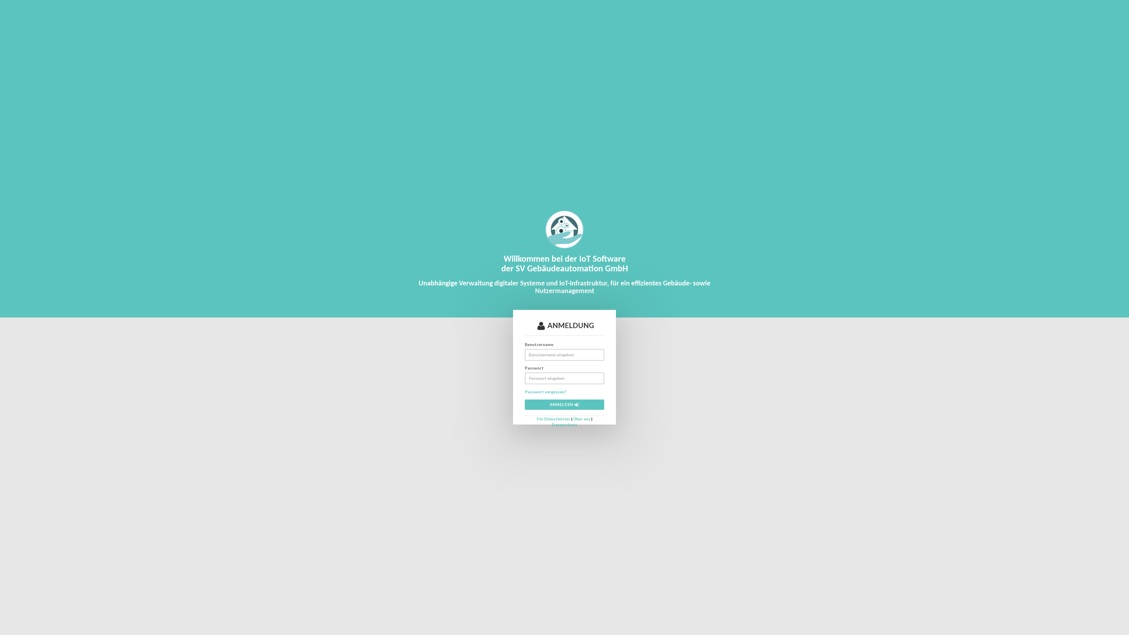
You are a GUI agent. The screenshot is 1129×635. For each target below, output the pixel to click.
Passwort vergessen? (545, 391)
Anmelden (562, 404)
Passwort (534, 367)
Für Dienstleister (553, 418)
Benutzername (539, 344)
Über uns (581, 418)
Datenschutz (564, 424)
